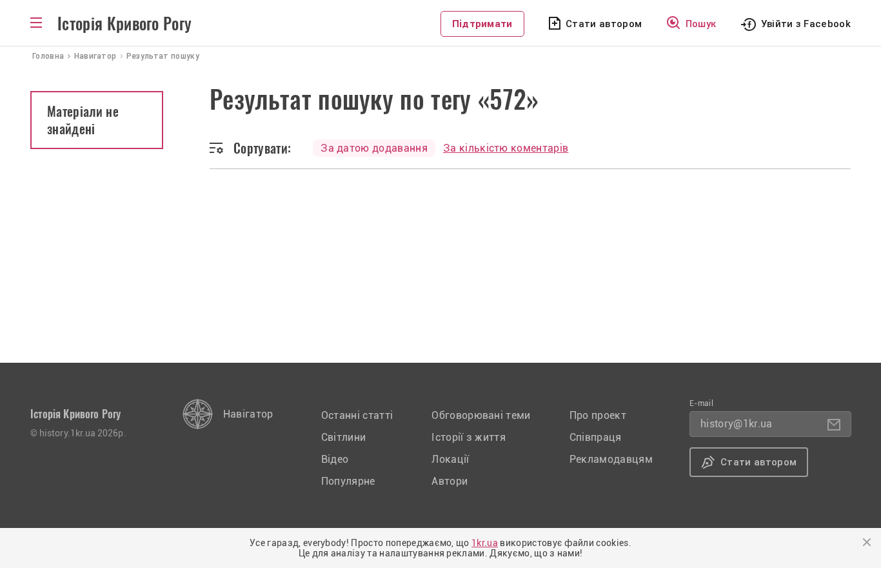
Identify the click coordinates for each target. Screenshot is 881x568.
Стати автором (604, 24)
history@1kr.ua (736, 424)
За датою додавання (374, 148)
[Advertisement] (440, 266)
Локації (450, 459)
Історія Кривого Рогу (124, 24)
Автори (449, 481)
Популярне (348, 481)
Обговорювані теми (480, 415)
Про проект (597, 415)
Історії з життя (468, 437)
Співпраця (595, 437)
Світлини (343, 437)
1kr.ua (484, 543)
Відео (335, 459)
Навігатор (248, 414)
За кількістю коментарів (505, 148)
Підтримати (482, 24)
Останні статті (357, 415)
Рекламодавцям (611, 459)
